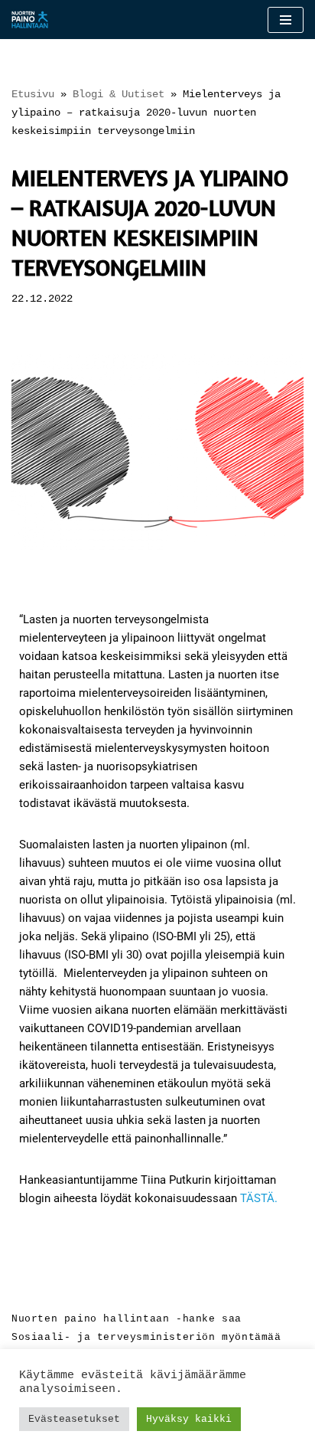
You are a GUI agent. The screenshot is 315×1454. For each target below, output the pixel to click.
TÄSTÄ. (259, 1198)
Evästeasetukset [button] (74, 1419)
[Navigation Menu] (286, 20)
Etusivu (32, 94)
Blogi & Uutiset (118, 94)
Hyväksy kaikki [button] (189, 1419)
